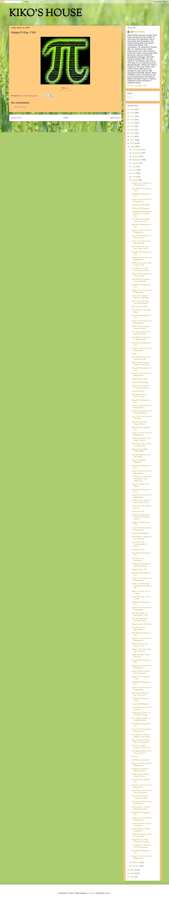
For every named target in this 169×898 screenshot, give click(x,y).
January (135, 866)
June (134, 170)
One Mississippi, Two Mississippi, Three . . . (141, 614)
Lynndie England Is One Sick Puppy (141, 456)
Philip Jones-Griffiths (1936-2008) (140, 450)
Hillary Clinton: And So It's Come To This (142, 275)
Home (66, 118)
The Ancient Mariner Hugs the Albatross (142, 802)
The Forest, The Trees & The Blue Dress (141, 445)
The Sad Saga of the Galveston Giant (140, 619)
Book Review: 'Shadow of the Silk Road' (142, 538)
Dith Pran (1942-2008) (140, 205)
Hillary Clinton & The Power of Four (140, 645)
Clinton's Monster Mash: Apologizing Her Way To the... (142, 586)
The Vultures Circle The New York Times (141, 333)
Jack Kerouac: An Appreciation (138, 628)
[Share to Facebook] (50, 96)
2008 (132, 147)
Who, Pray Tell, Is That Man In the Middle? (140, 741)
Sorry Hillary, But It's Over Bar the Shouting (142, 791)
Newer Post (16, 118)
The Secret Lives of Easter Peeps (139, 396)
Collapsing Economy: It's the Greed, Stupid (141, 714)
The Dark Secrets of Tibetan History (139, 423)
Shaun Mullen (139, 32)
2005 (132, 877)
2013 (132, 130)
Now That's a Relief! (139, 307)
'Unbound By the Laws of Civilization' (141, 824)
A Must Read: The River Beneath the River (141, 808)
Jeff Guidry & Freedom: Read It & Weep (141, 280)
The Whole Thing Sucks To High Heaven (141, 338)
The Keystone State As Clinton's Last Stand (141, 736)
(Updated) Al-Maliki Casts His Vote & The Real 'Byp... (142, 214)
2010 (132, 140)
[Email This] (43, 96)
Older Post (115, 118)
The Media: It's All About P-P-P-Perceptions (141, 846)
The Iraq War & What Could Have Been (140, 797)
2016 (132, 120)
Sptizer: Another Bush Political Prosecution (140, 363)
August (135, 163)
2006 (132, 873)
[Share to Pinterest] (53, 96)
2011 (132, 136)
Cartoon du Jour (138, 391)
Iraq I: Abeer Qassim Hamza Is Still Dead (140, 297)
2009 (132, 143)
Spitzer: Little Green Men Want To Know (141, 650)
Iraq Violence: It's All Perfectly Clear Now (140, 269)
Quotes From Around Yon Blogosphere (142, 200)
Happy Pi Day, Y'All (139, 569)
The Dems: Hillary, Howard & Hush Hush (141, 746)
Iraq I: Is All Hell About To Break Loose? (141, 237)
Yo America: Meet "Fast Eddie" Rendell (141, 439)
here (67, 88)
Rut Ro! (135, 756)
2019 (132, 109)
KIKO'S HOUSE (45, 13)
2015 (132, 123)
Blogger (107, 893)
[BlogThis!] (46, 96)
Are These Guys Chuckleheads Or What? (139, 544)
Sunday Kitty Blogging (140, 208)
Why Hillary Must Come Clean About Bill (141, 358)
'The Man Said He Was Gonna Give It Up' (141, 220)
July (134, 167)
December (136, 150)
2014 (132, 126)
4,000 (134, 354)
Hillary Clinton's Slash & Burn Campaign (141, 672)
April (134, 177)
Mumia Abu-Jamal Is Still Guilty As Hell (141, 264)
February (136, 862)
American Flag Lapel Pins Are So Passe (142, 835)
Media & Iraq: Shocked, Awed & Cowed (141, 327)
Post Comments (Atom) (70, 124)
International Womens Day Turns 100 (140, 694)
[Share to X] (48, 96)
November (136, 153)
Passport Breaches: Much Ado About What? (142, 412)
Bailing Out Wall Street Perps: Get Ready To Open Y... (141, 517)
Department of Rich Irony (141, 624)
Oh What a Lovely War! (141, 760)
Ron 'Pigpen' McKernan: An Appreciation (141, 719)
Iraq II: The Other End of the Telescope (141, 242)
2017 (132, 116)
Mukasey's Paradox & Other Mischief (140, 770)
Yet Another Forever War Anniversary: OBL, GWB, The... (141, 478)
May (134, 173)
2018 (132, 113)
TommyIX (91, 893)
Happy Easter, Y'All (139, 379)
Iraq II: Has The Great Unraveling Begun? (140, 302)
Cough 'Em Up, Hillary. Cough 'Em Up (140, 775)
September (136, 160)
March (135, 180)
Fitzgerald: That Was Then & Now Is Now (140, 841)
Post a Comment (20, 107)
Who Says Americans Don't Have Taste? (140, 247)
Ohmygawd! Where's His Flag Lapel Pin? (141, 752)
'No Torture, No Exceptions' (138, 559)
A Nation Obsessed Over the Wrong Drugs (141, 565)
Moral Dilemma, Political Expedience (141, 830)
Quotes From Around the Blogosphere (141, 730)
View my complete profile (137, 85)
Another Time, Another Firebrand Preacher (140, 387)
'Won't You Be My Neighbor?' (138, 461)
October (135, 156)
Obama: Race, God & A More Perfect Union (141, 501)
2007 (132, 870)
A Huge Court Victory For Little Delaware (141, 184)
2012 (132, 133)
